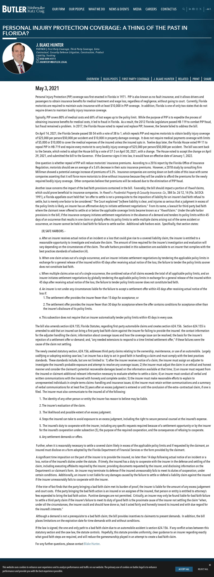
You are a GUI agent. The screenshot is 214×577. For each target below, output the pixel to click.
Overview (92, 79)
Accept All (184, 569)
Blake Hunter (92, 544)
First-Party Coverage (58, 49)
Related (183, 79)
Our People (76, 9)
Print (196, 79)
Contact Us (169, 9)
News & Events (119, 9)
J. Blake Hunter (164, 79)
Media (137, 9)
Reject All (203, 569)
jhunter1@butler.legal (53, 62)
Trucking (50, 55)
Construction (87, 52)
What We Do (97, 9)
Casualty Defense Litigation (64, 52)
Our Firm (58, 9)
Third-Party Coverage (81, 49)
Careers (151, 9)
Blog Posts (110, 79)
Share (207, 79)
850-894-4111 (48, 58)
